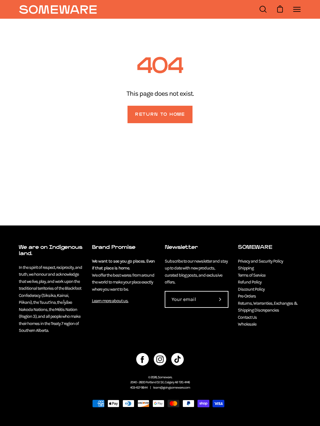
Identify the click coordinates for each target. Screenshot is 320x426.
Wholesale (247, 324)
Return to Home (160, 114)
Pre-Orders (247, 296)
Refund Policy (250, 282)
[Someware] (58, 9)
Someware (165, 377)
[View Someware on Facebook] (142, 359)
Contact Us (247, 317)
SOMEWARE (255, 247)
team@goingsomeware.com (171, 387)
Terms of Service (251, 275)
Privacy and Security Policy (260, 261)
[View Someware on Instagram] (160, 359)
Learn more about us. (110, 300)
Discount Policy (251, 289)
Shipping (246, 268)
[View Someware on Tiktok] (177, 359)
